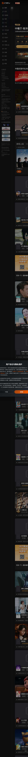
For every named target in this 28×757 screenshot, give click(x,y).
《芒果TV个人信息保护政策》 (18, 371)
